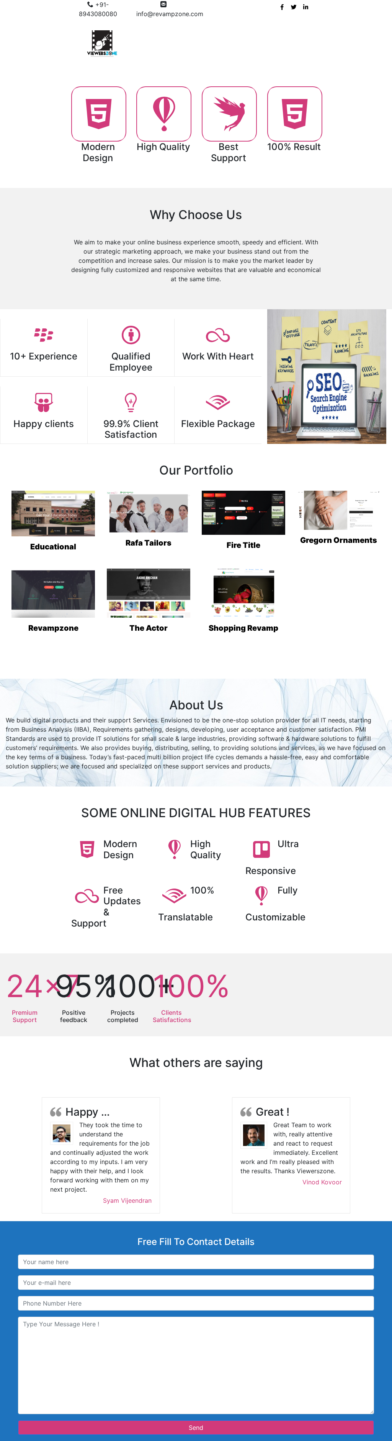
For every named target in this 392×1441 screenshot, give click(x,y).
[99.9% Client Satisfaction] (130, 402)
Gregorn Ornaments (338, 540)
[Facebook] (282, 6)
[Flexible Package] (217, 402)
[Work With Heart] (217, 335)
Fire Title (243, 545)
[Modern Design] (99, 114)
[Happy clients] (43, 402)
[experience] (43, 335)
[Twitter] (293, 6)
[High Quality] (164, 114)
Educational (53, 546)
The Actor (148, 628)
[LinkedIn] (305, 6)
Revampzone (53, 628)
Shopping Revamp (243, 628)
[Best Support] (229, 114)
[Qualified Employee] (130, 335)
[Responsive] (261, 849)
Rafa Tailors (149, 542)
